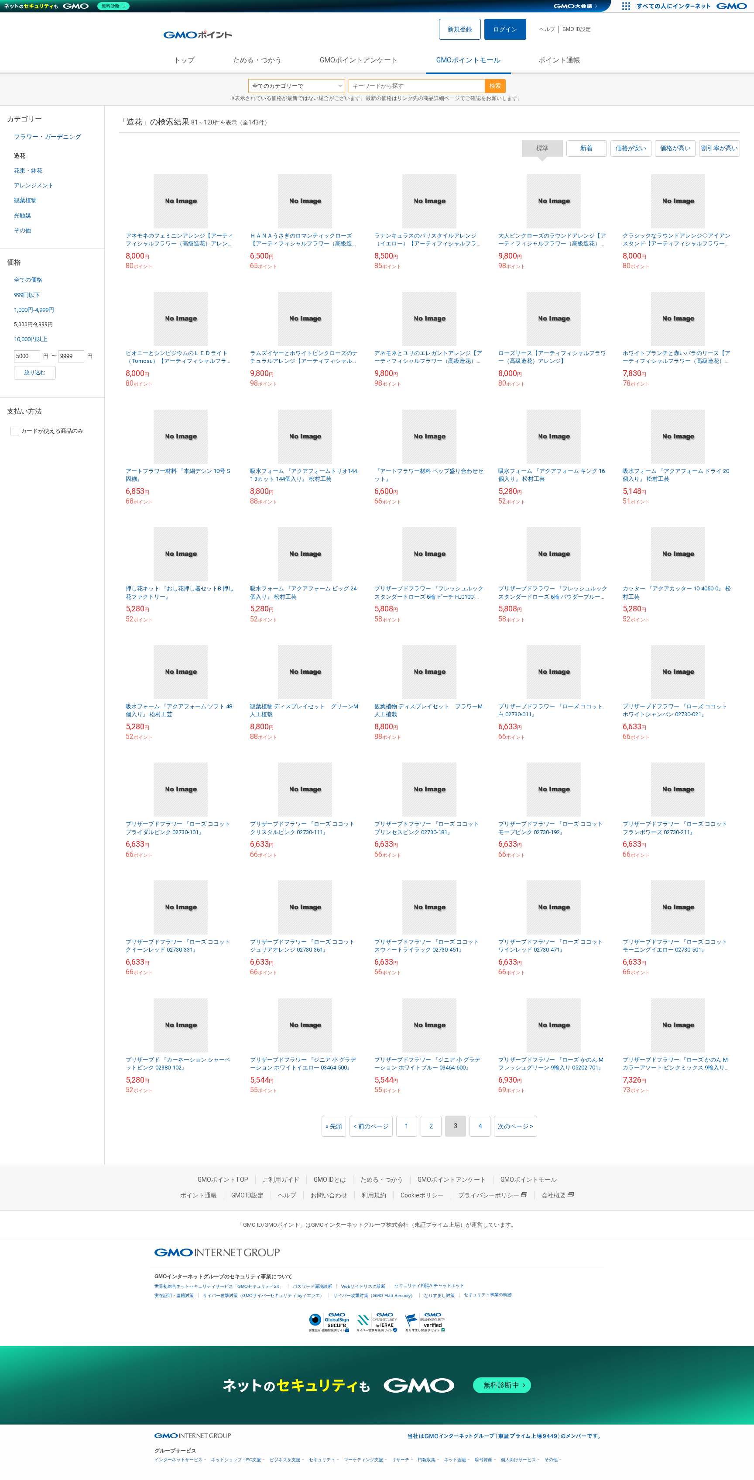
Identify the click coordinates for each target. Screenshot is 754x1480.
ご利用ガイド (281, 1179)
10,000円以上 (31, 339)
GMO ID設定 (576, 29)
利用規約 (374, 1195)
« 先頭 (334, 1126)
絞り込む (34, 372)
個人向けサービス (518, 1459)
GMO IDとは (330, 1179)
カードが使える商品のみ (52, 431)
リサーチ (400, 1459)
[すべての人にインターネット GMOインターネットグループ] (693, 6)
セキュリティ (322, 1459)
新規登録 (460, 29)
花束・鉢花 (28, 170)
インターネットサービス (178, 1459)
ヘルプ (547, 29)
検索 (495, 86)
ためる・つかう (257, 60)
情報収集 (426, 1459)
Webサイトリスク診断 (363, 1286)
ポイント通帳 (559, 60)
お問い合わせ (329, 1195)
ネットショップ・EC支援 (236, 1459)
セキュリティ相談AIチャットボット (429, 1285)
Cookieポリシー (422, 1195)
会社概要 (554, 1195)
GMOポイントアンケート (359, 60)
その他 (22, 230)
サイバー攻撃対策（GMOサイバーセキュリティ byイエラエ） (263, 1295)
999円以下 (27, 295)
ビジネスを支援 (285, 1459)
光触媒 (22, 215)
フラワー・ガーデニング (47, 136)
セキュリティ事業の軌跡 (488, 1294)
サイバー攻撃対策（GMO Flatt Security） (374, 1295)
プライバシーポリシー (488, 1195)
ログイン (505, 29)
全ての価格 (28, 279)
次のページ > (515, 1126)
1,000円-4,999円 (34, 310)
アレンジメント (34, 185)
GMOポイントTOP (223, 1179)
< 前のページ (371, 1126)
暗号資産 (483, 1459)
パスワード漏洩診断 (312, 1286)
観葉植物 (25, 200)
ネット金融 (455, 1459)
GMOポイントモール (468, 60)
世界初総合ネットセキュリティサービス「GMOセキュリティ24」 (219, 1286)
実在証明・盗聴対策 (174, 1295)
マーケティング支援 (363, 1459)
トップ (184, 60)
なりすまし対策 (439, 1295)
